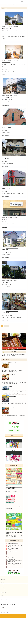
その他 (2, 595)
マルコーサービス (12, 396)
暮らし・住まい (3, 592)
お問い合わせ (3, 607)
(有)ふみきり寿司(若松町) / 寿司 (13, 543)
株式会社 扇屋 (12, 407)
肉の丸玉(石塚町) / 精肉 (11, 561)
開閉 (27, 577)
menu (25, 1)
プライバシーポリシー (5, 612)
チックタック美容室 (6, 127)
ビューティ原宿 (5, 158)
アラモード (4, 219)
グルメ (2, 576)
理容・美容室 (15, 26)
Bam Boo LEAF (6, 62)
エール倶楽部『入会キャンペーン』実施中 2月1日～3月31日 (14, 507)
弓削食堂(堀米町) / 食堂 (11, 559)
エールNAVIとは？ (4, 599)
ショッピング (3, 584)
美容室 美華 (5, 249)
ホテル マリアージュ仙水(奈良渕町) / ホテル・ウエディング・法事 (14, 564)
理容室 (8, 166)
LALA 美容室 (5, 312)
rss (22, 1)
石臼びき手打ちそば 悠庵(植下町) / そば (14, 566)
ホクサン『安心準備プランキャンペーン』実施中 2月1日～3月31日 (14, 488)
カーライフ (3, 587)
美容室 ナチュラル (6, 188)
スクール (2, 582)
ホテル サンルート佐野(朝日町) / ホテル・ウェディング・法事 (15, 557)
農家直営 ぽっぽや (12, 362)
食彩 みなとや (12, 374)
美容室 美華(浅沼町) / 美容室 (12, 551)
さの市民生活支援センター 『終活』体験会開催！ (14, 533)
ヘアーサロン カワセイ (7, 282)
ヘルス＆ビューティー (7, 4)
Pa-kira (10, 386)
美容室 (3, 74)
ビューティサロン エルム (8, 97)
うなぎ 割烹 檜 (14, 351)
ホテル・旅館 (3, 579)
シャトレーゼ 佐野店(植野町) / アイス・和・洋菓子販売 (15, 549)
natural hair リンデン (7, 28)
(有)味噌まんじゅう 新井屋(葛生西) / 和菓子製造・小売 (15, 546)
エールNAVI (4, 2)
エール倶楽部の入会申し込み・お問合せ (8, 604)
